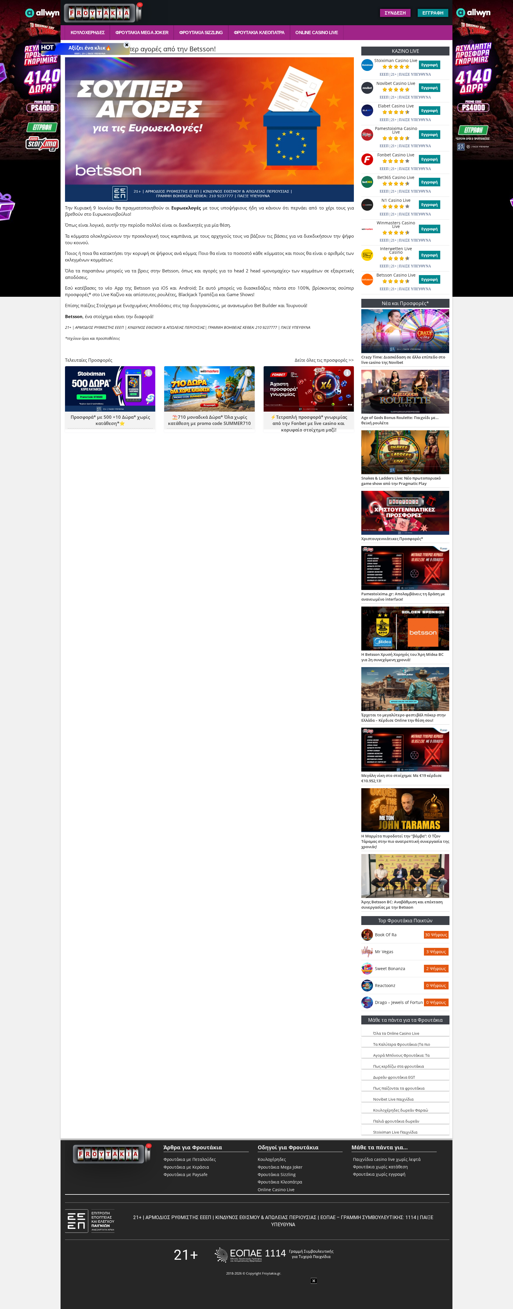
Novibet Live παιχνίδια (393, 1099)
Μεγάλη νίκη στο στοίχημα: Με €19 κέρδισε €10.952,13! (401, 778)
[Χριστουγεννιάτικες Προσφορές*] (405, 513)
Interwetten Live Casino (396, 250)
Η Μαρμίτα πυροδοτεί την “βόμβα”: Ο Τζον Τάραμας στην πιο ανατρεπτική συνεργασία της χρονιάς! (405, 841)
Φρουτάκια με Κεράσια (186, 1167)
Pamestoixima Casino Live (396, 130)
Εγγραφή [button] (433, 12)
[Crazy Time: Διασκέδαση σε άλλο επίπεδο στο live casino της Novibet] (405, 331)
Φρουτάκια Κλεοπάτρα (259, 32)
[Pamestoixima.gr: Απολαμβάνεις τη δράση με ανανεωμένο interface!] (405, 568)
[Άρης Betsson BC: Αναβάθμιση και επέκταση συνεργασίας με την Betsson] (405, 876)
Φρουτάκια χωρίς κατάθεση (380, 1166)
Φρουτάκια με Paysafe (186, 1174)
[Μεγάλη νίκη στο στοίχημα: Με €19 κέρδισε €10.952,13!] (405, 750)
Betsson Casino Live (396, 275)
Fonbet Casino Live (395, 155)
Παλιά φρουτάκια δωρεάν (396, 1121)
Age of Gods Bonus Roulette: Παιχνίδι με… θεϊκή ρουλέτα (400, 420)
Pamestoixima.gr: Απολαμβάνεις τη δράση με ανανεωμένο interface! (403, 596)
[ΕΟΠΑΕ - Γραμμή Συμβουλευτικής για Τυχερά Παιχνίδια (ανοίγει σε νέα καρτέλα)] (274, 1255)
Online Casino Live (316, 32)
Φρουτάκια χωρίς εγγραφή (379, 1174)
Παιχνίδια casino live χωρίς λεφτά (387, 1159)
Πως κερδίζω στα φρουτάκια (398, 1066)
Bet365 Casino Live (395, 177)
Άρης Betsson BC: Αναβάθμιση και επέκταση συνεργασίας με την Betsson (402, 904)
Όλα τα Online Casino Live (396, 1033)
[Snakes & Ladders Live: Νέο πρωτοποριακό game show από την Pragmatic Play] (405, 452)
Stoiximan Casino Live (395, 60)
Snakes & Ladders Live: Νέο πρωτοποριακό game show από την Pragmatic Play (401, 480)
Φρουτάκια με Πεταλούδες (190, 1159)
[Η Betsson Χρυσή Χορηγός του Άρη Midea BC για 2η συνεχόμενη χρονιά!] (405, 629)
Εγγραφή (429, 64)
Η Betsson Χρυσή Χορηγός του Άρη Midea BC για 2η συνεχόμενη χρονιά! (402, 657)
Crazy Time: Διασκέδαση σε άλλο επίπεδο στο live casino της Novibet (403, 359)
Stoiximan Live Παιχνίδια (395, 1132)
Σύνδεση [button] (395, 12)
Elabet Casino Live (396, 106)
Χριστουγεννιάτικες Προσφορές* (392, 538)
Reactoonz (385, 985)
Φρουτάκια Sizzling (201, 32)
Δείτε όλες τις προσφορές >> (324, 360)
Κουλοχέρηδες (87, 32)
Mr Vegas (384, 951)
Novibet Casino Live (395, 83)
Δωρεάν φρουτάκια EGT (394, 1077)
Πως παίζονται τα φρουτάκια (399, 1088)
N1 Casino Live (396, 200)
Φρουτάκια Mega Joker (141, 32)
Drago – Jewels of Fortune (399, 1002)
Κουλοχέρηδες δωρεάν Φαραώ (400, 1110)
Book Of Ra (386, 934)
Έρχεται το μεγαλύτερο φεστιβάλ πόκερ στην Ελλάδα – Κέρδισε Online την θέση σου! (403, 717)
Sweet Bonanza (390, 968)
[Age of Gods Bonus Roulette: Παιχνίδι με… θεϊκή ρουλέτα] (405, 392)
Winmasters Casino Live (396, 224)
